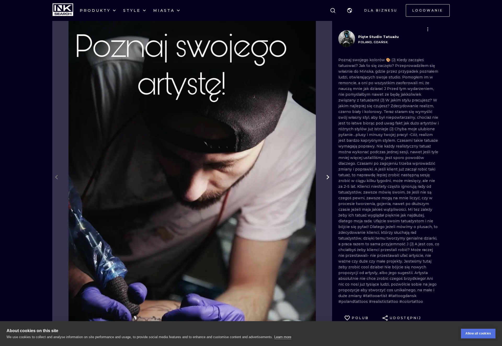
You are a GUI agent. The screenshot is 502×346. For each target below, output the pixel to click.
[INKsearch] (62, 10)
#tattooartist (375, 295)
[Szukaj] (333, 10)
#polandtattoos (353, 301)
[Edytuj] (427, 29)
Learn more (282, 337)
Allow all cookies (478, 333)
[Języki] (349, 10)
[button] (349, 10)
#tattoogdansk (402, 295)
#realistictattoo (384, 301)
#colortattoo (411, 301)
